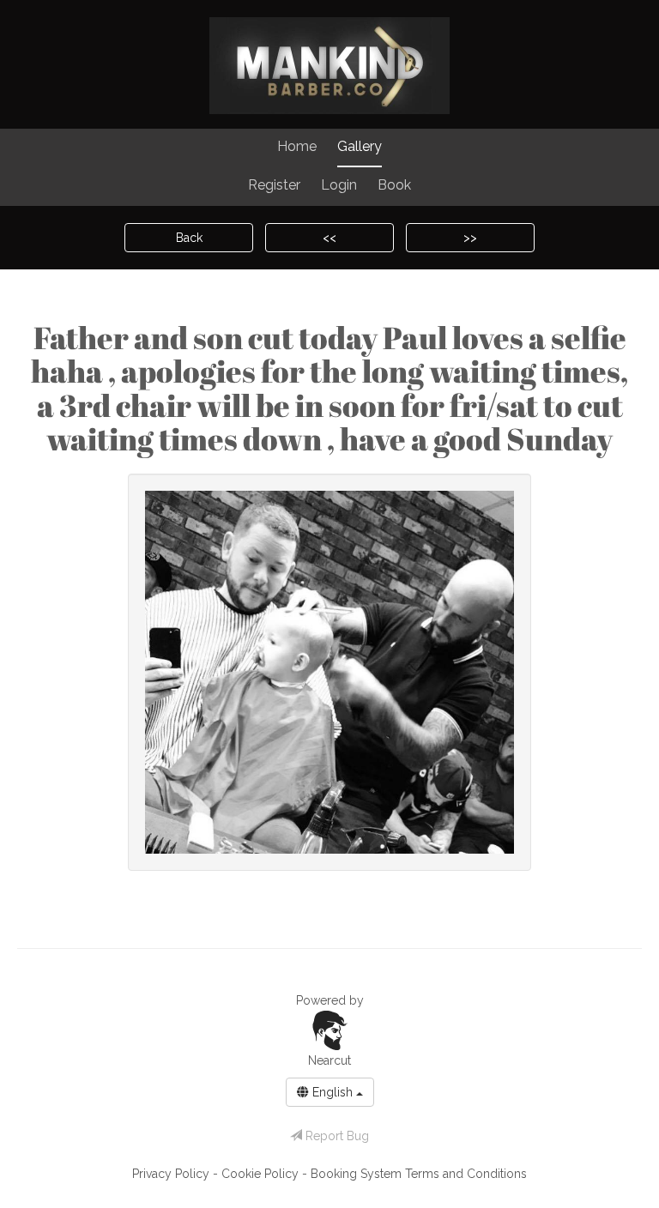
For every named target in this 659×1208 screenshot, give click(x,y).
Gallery (359, 146)
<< (329, 238)
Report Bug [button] (335, 1136)
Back (189, 238)
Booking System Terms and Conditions (419, 1174)
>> (470, 238)
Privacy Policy (172, 1174)
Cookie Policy (261, 1174)
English (332, 1092)
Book (394, 185)
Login (339, 185)
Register (274, 185)
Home (297, 146)
